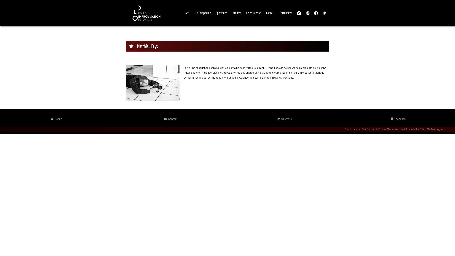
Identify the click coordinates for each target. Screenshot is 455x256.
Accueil (58, 118)
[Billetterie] (324, 13)
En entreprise (253, 13)
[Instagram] (307, 13)
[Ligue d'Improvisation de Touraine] (144, 12)
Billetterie (286, 118)
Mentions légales (435, 129)
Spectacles (222, 13)
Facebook (399, 118)
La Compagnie (203, 13)
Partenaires (286, 13)
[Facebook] (316, 13)
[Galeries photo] (299, 13)
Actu (187, 13)
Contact (270, 13)
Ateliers (236, 13)
